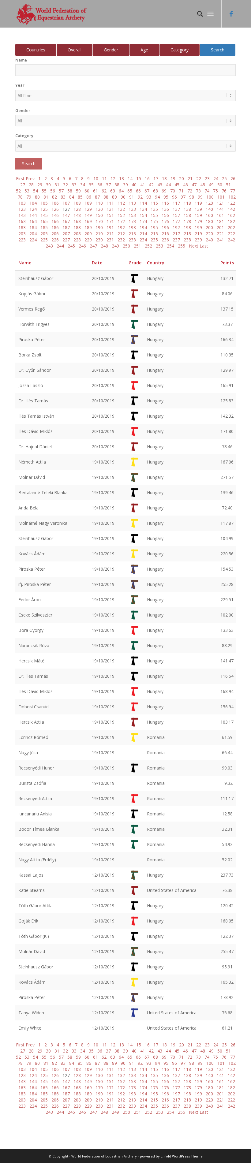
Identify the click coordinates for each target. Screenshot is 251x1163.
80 (37, 197)
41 (142, 185)
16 (147, 178)
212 (121, 234)
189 (88, 227)
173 (132, 221)
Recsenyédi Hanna (36, 844)
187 (66, 227)
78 (20, 197)
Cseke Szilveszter (35, 615)
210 (99, 234)
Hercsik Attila (31, 722)
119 (198, 203)
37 (108, 185)
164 (33, 221)
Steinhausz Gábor (35, 278)
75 (215, 191)
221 (220, 234)
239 (198, 240)
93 (148, 197)
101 (221, 197)
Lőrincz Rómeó (33, 737)
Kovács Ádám (32, 554)
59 (78, 191)
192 (121, 227)
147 (66, 215)
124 (33, 209)
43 (159, 185)
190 (99, 227)
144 (33, 215)
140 (209, 209)
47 (194, 185)
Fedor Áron (29, 599)
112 (121, 203)
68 (155, 191)
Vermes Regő (31, 309)
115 (154, 203)
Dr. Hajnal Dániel (35, 446)
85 (80, 197)
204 (33, 234)
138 (187, 209)
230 (99, 240)
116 (165, 203)
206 (55, 234)
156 (165, 215)
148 (77, 215)
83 (63, 197)
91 (131, 197)
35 (91, 185)
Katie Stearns (31, 890)
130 (99, 209)
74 (206, 191)
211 (110, 234)
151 (110, 215)
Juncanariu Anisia (35, 814)
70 (172, 191)
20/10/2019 (103, 278)
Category (179, 50)
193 (132, 227)
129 (88, 209)
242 (231, 240)
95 (165, 197)
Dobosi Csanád (33, 707)
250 (126, 246)
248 (104, 246)
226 (55, 240)
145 (44, 215)
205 (44, 234)
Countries (35, 50)
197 (176, 227)
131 (110, 209)
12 (113, 178)
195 (154, 227)
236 (165, 240)
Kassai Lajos (30, 875)
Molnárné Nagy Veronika (42, 523)
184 (33, 227)
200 (209, 227)
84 (71, 197)
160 (209, 215)
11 (104, 178)
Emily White (29, 1028)
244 (60, 246)
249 (115, 246)
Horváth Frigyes (34, 324)
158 (187, 215)
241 (220, 240)
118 (187, 203)
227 (66, 240)
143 (22, 215)
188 (77, 227)
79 (28, 197)
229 (88, 240)
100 (210, 197)
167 (66, 221)
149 (88, 215)
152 (121, 215)
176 (165, 221)
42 (151, 185)
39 (125, 185)
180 (209, 221)
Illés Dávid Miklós (35, 431)
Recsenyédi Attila (35, 798)
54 (35, 191)
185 (44, 227)
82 (54, 197)
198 (187, 227)
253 (159, 246)
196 (165, 227)
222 (231, 234)
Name (21, 60)
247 (93, 246)
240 (209, 240)
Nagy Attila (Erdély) (37, 860)
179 (198, 221)
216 (165, 234)
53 (26, 191)
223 (22, 240)
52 (18, 191)
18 (164, 178)
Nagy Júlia (28, 752)
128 (77, 209)
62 (104, 191)
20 (181, 178)
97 (183, 197)
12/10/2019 (103, 875)
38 (116, 185)
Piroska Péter (31, 339)
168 (77, 221)
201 (220, 227)
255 (181, 246)
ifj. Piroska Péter (34, 584)
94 (157, 197)
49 (211, 185)
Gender (111, 50)
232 (121, 240)
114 (143, 203)
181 (220, 221)
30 (48, 185)
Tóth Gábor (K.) (33, 936)
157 (176, 215)
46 (185, 185)
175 (154, 221)
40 (134, 185)
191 (110, 227)
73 (198, 191)
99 (200, 197)
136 (165, 209)
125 (44, 209)
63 (112, 191)
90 (123, 197)
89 (114, 197)
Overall (74, 50)
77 (232, 191)
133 (132, 209)
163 (22, 221)
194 (143, 227)
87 (97, 197)
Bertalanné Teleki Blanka (43, 492)
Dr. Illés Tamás (33, 401)
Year (19, 85)
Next (193, 246)
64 (121, 191)
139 (198, 209)
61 (95, 191)
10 (95, 178)
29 (39, 185)
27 (22, 185)
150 (99, 215)
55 (44, 191)
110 (99, 203)
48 (202, 185)
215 (154, 234)
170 (99, 221)
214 (143, 234)
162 (231, 215)
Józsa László (30, 385)
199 (198, 227)
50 (219, 185)
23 (207, 178)
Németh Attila (32, 462)
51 (228, 185)
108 (77, 203)
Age (144, 50)
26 (232, 178)
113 (132, 203)
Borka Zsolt (30, 355)
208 (77, 234)
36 (99, 185)
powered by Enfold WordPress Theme (171, 1156)
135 (154, 209)
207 (66, 234)
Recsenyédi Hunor (36, 768)
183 (22, 227)
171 (110, 221)
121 (220, 203)
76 (224, 191)
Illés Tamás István (36, 416)
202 (231, 227)
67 (146, 191)
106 (55, 203)
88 (105, 197)
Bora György (30, 630)
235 (154, 240)
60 (86, 191)
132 (121, 209)
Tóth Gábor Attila (35, 905)
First (20, 178)
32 (65, 185)
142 (231, 209)
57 (61, 191)
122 (231, 203)
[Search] (197, 14)
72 (189, 191)
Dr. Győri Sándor (34, 370)
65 (129, 191)
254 (170, 246)
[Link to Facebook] (231, 13)
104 (33, 203)
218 (187, 234)
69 (164, 191)
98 (191, 197)
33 (74, 185)
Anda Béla (28, 508)
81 (45, 197)
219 (198, 234)
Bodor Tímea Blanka (38, 829)
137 (176, 209)
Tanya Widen (31, 1013)
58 (69, 191)
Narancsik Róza (33, 645)
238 (187, 240)
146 (55, 215)
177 (176, 221)
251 (137, 246)
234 (143, 240)
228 (77, 240)
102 (232, 197)
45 (176, 185)
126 (55, 209)
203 (22, 234)
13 (121, 178)
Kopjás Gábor (32, 293)
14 (130, 178)
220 (209, 234)
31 (56, 185)
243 (49, 246)
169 (88, 221)
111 (110, 203)
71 (181, 191)
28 (31, 185)
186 (55, 227)
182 (231, 221)
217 (176, 234)
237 (176, 240)
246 (82, 246)
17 (155, 178)
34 (82, 185)
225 (44, 240)
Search (217, 50)
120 (209, 203)
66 (138, 191)
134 (143, 209)
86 (88, 197)
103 (22, 203)
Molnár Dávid (31, 477)
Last (204, 246)
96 (174, 197)
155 (154, 215)
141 (220, 209)
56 (52, 191)
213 (132, 234)
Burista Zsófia (32, 783)
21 (190, 178)
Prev (30, 178)
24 (215, 178)
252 (148, 246)
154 (143, 215)
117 (176, 203)
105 (44, 203)
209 (88, 234)
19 (172, 178)
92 (140, 197)
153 (132, 215)
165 (44, 221)
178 (187, 221)
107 (66, 203)
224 (33, 240)
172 (121, 221)
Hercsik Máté (31, 661)
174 (143, 221)
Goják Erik (28, 921)
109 (88, 203)
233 (132, 240)
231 (110, 240)
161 (220, 215)
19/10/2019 (103, 462)
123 (22, 209)
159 (198, 215)
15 (138, 178)
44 (168, 185)
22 (198, 178)
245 (71, 246)
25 (224, 178)
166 (55, 221)
